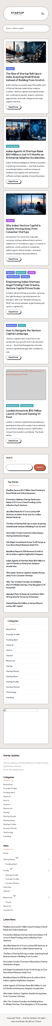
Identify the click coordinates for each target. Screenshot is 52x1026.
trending (25, 276)
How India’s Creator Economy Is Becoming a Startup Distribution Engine (24, 534)
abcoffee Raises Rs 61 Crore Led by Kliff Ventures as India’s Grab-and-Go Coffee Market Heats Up (23, 514)
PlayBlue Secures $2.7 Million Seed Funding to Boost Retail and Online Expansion (25, 491)
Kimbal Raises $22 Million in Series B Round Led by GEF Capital (24, 604)
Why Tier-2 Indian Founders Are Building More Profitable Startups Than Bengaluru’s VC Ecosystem (26, 585)
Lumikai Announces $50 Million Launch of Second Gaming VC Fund (24, 414)
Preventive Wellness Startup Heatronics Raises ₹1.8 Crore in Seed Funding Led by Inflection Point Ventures (23, 502)
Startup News (12, 146)
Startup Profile (12, 681)
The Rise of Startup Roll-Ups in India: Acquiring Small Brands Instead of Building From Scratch (25, 77)
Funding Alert (26, 405)
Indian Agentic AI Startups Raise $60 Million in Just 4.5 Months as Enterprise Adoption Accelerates (25, 154)
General (9, 645)
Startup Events (12, 671)
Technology (11, 692)
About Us (7, 906)
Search (9, 457)
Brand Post (11, 629)
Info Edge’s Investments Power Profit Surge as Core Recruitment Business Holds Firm (25, 543)
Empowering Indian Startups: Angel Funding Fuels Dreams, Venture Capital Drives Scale (23, 285)
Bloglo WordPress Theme (30, 1021)
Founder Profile (13, 634)
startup (31, 272)
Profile (6, 870)
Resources (21, 272)
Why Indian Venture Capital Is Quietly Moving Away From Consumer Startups (23, 229)
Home (8, 28)
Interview (7, 887)
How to (22, 325)
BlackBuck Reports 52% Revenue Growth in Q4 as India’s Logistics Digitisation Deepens (24, 552)
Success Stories (13, 687)
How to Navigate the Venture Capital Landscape (23, 332)
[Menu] (42, 13)
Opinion (10, 68)
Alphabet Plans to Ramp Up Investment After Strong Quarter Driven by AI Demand (25, 595)
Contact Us (8, 910)
